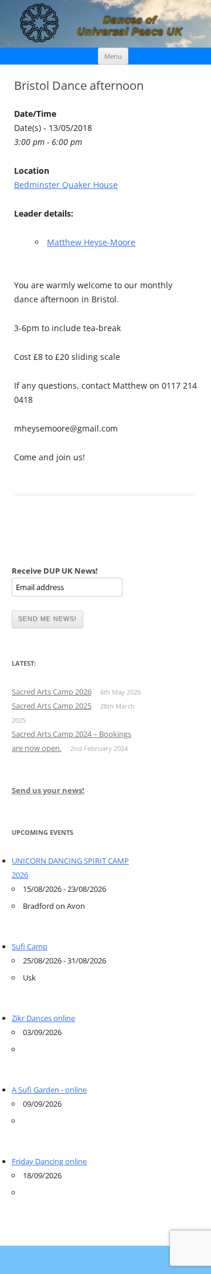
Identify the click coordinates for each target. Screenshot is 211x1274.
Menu (113, 56)
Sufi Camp (29, 946)
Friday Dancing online (49, 1161)
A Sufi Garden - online (49, 1089)
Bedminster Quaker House (66, 184)
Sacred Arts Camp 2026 (51, 691)
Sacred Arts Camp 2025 (51, 705)
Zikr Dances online (43, 1018)
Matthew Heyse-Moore (91, 242)
